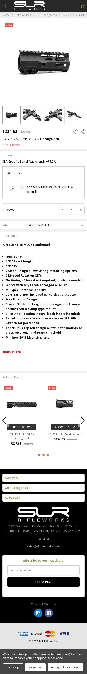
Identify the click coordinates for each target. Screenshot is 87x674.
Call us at (43, 539)
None (17, 173)
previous (4, 420)
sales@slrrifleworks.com (43, 546)
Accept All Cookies (65, 667)
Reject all (35, 667)
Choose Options (22, 426)
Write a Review (11, 144)
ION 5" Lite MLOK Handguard (65, 434)
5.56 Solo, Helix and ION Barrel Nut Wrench (51, 189)
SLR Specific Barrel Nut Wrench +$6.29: (29, 161)
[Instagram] (38, 613)
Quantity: (8, 210)
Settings (13, 667)
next (82, 420)
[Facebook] (49, 613)
